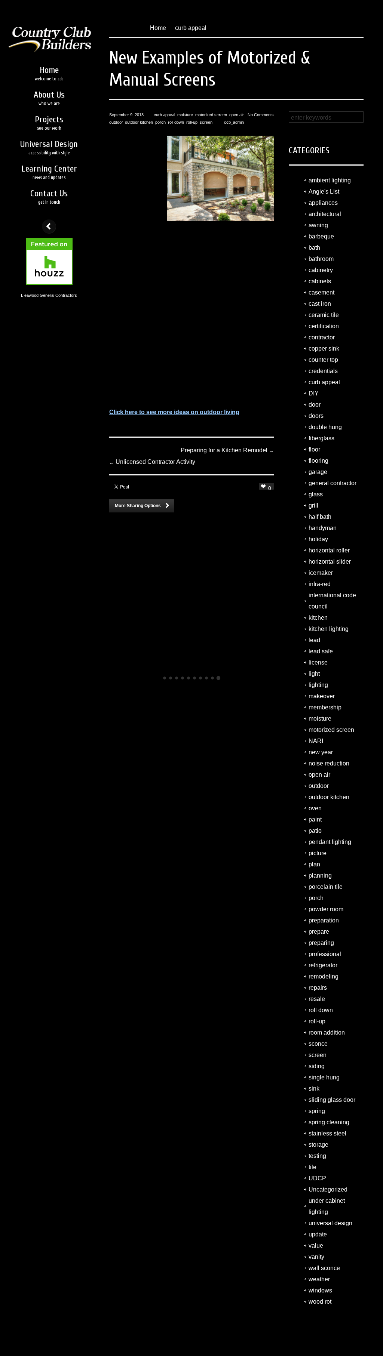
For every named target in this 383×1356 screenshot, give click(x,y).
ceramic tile (324, 315)
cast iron (320, 304)
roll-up (191, 122)
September (119, 115)
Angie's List (324, 191)
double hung (325, 427)
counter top (323, 360)
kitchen (318, 617)
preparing (321, 943)
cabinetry (321, 270)
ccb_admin (234, 122)
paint (315, 819)
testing (317, 1156)
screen (206, 122)
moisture (185, 115)
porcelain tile (326, 887)
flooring (318, 460)
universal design (330, 1223)
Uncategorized (328, 1189)
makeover (322, 696)
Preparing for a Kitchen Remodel (227, 450)
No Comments (261, 115)
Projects (49, 122)
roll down (176, 122)
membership (325, 707)
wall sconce (324, 1268)
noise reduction (329, 763)
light (314, 674)
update (318, 1234)
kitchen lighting (329, 629)
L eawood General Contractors (49, 295)
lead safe (321, 651)
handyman (323, 528)
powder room (326, 909)
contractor (322, 337)
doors (316, 416)
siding (317, 1066)
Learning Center (49, 172)
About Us (49, 98)
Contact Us (49, 196)
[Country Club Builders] (49, 29)
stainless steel (327, 1133)
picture (318, 853)
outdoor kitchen (139, 122)
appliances (323, 203)
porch (160, 122)
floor (314, 449)
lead (314, 640)
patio (315, 831)
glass (316, 494)
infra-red (320, 584)
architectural (325, 214)
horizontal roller (329, 550)
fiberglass (321, 438)
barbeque (321, 236)
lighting (318, 685)
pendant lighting (330, 842)
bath (314, 247)
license (318, 662)
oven (315, 808)
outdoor (116, 122)
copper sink (324, 348)
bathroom (321, 259)
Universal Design (49, 147)
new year (321, 752)
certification (324, 326)
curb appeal (190, 28)
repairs (318, 987)
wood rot (320, 1301)
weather (319, 1279)
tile (312, 1167)
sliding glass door (332, 1100)
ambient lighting (330, 180)
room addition (327, 1032)
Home (49, 73)
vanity (316, 1257)
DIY (314, 393)
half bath (320, 517)
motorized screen (211, 115)
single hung (324, 1077)
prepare (319, 931)
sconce (318, 1044)
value (316, 1245)
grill (313, 505)
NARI (316, 741)
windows (320, 1290)
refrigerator (323, 965)
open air (236, 115)
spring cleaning (329, 1122)
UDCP (317, 1178)
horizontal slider (330, 561)
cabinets (320, 281)
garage (318, 472)
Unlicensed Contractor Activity (152, 462)
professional (325, 954)
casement (321, 292)
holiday (318, 539)
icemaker (321, 573)
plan (314, 864)
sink (314, 1088)
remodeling (323, 976)
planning (320, 875)
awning (318, 225)
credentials (323, 371)
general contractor (332, 483)
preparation (324, 920)
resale (317, 999)
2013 (139, 115)
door (315, 404)
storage (318, 1144)
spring (317, 1111)
